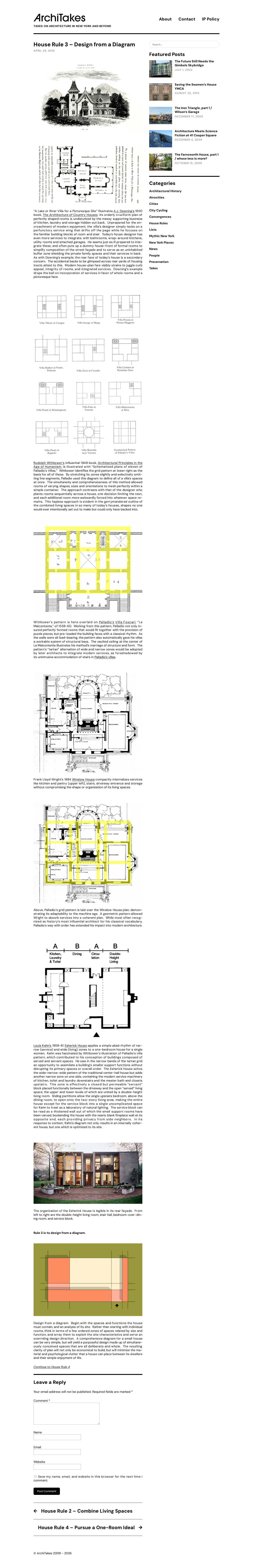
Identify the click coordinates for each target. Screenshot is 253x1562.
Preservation (158, 262)
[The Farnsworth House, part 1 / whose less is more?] (160, 162)
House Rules (158, 223)
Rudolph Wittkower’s (49, 463)
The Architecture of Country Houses (70, 215)
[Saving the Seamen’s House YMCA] (160, 92)
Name (38, 1432)
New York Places (161, 242)
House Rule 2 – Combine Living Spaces (87, 1511)
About (165, 19)
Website (39, 1462)
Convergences (160, 217)
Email (37, 1447)
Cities (153, 204)
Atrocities (156, 197)
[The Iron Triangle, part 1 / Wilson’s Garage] (160, 115)
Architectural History (165, 191)
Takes (153, 268)
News (153, 249)
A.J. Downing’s (124, 211)
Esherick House (76, 1046)
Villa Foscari (125, 622)
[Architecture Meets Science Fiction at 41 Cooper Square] (160, 138)
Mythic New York (161, 236)
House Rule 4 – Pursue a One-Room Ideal (86, 1527)
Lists (153, 230)
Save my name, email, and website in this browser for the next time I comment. (88, 1479)
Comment (42, 1401)
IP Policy (210, 19)
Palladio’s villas (104, 657)
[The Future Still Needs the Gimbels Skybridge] (160, 68)
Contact (186, 19)
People (154, 255)
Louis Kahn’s (42, 1046)
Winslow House (83, 779)
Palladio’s (106, 622)
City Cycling (158, 210)
